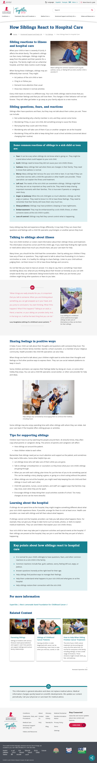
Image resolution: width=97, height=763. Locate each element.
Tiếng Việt (27, 750)
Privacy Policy (58, 722)
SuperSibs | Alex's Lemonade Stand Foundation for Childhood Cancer (39, 604)
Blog (47, 726)
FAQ (40, 722)
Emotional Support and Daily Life (65, 16)
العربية (13, 750)
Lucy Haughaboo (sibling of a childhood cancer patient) (29, 322)
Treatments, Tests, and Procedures (24, 16)
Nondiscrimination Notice (60, 717)
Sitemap (56, 730)
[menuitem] (77, 725)
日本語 (38, 752)
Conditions (5, 16)
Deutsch (21, 752)
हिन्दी (70, 2)
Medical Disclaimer (60, 713)
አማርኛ (14, 752)
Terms (56, 726)
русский (19, 754)
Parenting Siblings (18, 637)
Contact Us (41, 717)
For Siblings (49, 34)
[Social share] (92, 758)
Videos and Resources (87, 16)
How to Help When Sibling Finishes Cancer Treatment (74, 638)
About (41, 713)
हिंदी (12, 754)
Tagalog (5, 754)
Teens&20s (49, 722)
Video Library (48, 717)
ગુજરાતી (30, 752)
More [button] (74, 2)
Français (64, 2)
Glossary (48, 713)
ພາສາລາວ (5, 752)
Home (15, 34)
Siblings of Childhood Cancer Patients (45, 638)
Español (58, 2)
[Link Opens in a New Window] (55, 750)
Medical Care (45, 16)
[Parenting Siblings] (22, 640)
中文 (19, 750)
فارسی (27, 754)
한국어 (36, 750)
